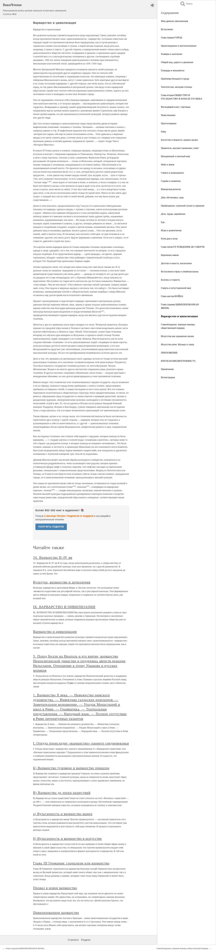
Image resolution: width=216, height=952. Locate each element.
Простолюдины (168, 123)
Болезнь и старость (170, 279)
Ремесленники (168, 115)
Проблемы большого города (175, 78)
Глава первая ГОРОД (171, 37)
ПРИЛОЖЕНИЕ (169, 352)
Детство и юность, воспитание (176, 263)
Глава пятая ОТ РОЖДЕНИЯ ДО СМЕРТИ (183, 246)
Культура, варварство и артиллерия (61, 582)
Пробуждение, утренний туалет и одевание (182, 205)
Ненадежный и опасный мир (175, 156)
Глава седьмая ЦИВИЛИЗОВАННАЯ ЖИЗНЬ (24, 948)
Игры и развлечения (171, 230)
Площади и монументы (172, 70)
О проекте (73, 940)
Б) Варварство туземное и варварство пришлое (71, 767)
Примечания (167, 369)
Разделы (86, 940)
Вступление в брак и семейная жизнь (179, 271)
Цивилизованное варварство (56, 912)
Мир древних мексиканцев (174, 20)
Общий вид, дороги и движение (177, 62)
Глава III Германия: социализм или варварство (71, 863)
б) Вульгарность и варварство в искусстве (67, 838)
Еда (163, 222)
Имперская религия (171, 189)
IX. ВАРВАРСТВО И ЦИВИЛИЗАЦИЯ (64, 606)
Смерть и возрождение (172, 172)
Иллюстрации (168, 377)
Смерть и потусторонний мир (176, 287)
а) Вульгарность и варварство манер (62, 813)
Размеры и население (171, 53)
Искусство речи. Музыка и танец (177, 344)
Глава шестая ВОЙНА (172, 296)
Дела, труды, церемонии (173, 213)
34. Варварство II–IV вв (52, 557)
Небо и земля (167, 164)
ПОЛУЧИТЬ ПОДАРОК (51, 526)
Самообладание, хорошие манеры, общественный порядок (182, 948)
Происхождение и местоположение (178, 45)
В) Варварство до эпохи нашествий (62, 792)
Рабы (163, 131)
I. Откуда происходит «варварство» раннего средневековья (81, 743)
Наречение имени (170, 254)
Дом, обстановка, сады (172, 197)
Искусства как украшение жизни (177, 336)
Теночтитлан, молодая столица (176, 86)
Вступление (167, 29)
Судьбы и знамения (170, 180)
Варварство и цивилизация (55, 631)
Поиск (186, 3)
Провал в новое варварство (55, 887)
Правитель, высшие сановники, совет (180, 147)
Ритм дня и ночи (169, 238)
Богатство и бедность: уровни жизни (179, 139)
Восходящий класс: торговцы (175, 106)
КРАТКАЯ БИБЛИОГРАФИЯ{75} (178, 360)
